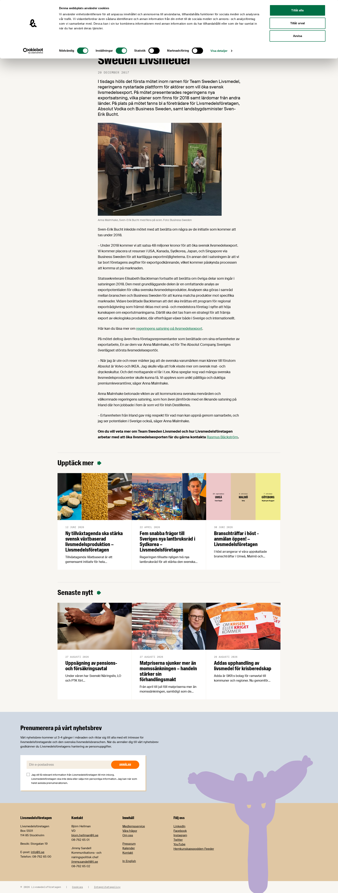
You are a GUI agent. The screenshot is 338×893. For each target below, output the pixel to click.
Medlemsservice (133, 826)
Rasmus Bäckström (222, 437)
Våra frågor (129, 831)
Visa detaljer (218, 50)
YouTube (179, 844)
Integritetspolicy (107, 887)
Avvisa (297, 36)
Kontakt (127, 853)
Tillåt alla (297, 10)
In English (129, 861)
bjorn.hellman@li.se (84, 835)
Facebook (180, 831)
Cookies (77, 887)
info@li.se (37, 852)
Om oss (127, 835)
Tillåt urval (297, 23)
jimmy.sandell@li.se (84, 862)
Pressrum (129, 844)
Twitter (178, 840)
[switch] (121, 51)
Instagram (180, 835)
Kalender (128, 848)
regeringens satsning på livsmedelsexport (169, 328)
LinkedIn (179, 826)
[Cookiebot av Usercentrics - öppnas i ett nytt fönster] (33, 51)
